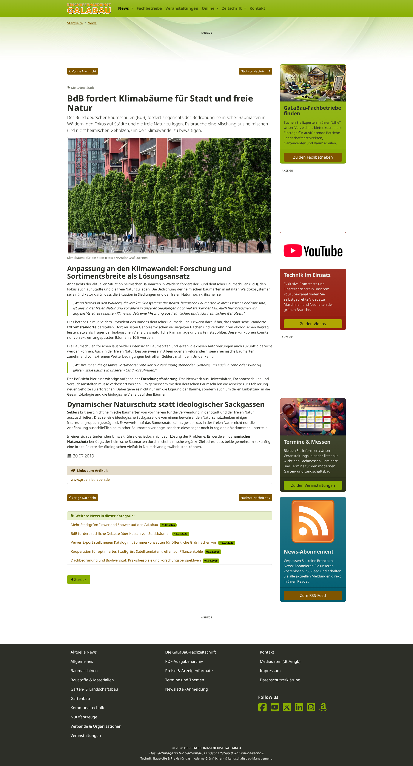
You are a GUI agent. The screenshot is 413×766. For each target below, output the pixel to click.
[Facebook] (262, 707)
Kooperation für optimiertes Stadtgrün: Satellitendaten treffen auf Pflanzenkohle (137, 551)
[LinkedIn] (299, 707)
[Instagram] (311, 707)
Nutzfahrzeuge (84, 716)
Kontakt (257, 8)
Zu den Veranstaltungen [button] (313, 485)
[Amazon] (323, 707)
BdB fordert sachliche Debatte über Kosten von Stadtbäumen (121, 533)
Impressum (270, 670)
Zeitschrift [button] (232, 8)
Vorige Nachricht (84, 71)
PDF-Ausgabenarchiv (184, 661)
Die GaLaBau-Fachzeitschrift (190, 652)
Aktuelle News (84, 652)
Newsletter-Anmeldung (186, 689)
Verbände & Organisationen (96, 726)
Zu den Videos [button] (313, 323)
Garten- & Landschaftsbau (94, 689)
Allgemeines (82, 661)
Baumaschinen (84, 670)
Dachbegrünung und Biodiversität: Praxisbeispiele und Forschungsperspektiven (136, 560)
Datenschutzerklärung (280, 679)
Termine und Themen (184, 679)
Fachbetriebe (149, 8)
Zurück (80, 579)
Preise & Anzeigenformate (189, 670)
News (92, 23)
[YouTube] (275, 707)
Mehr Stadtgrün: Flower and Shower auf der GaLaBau (114, 524)
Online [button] (209, 8)
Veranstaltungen (181, 8)
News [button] (124, 8)
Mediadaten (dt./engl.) (280, 661)
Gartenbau (80, 698)
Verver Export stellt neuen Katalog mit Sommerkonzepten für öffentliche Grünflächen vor (144, 542)
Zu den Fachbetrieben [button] (313, 157)
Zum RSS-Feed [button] (313, 595)
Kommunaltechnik (87, 707)
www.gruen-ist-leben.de (90, 479)
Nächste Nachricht (254, 71)
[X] (287, 707)
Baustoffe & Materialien (92, 679)
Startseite (75, 23)
